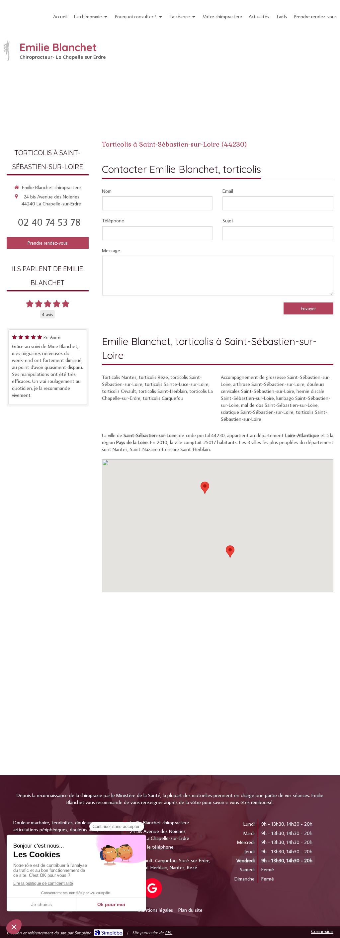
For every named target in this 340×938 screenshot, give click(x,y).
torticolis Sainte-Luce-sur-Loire (177, 384)
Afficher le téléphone (152, 847)
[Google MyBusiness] (152, 888)
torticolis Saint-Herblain (162, 391)
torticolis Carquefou (163, 398)
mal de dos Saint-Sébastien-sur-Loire (279, 405)
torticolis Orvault (119, 391)
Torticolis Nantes (119, 377)
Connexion (322, 931)
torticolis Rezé (153, 377)
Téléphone (113, 220)
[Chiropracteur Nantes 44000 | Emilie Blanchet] (6, 50)
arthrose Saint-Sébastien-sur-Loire (268, 384)
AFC (168, 932)
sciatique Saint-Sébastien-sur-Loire (257, 412)
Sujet (227, 220)
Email (227, 191)
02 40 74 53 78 (49, 221)
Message (111, 250)
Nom (107, 191)
